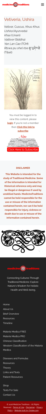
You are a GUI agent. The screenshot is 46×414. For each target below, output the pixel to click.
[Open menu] (43, 4)
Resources (9, 318)
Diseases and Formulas (15, 358)
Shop (6, 385)
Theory (7, 367)
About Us (8, 309)
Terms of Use (18, 407)
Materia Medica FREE (14, 331)
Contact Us (9, 394)
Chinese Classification (15, 341)
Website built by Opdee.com (26, 410)
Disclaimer (30, 407)
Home (6, 304)
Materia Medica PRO (14, 336)
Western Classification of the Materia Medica (23, 347)
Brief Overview (11, 313)
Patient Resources (13, 377)
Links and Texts (11, 372)
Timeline (8, 323)
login (10, 123)
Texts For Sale (10, 390)
